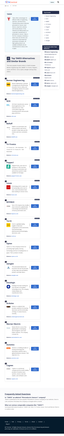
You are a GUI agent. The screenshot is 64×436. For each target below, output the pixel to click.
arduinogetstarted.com (17, 316)
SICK (8, 101)
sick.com (13, 116)
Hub (13, 421)
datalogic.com (15, 296)
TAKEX (9, 14)
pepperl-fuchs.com (16, 176)
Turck (9, 221)
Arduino (10, 303)
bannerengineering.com (17, 93)
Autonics (10, 344)
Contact (40, 421)
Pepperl (10, 162)
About (33, 421)
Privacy (19, 421)
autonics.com (15, 358)
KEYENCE (10, 202)
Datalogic (10, 282)
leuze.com (14, 194)
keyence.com (14, 213)
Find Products (35, 19)
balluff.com (14, 137)
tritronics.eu (14, 155)
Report (8, 424)
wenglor (10, 263)
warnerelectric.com (16, 337)
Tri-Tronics (11, 144)
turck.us (13, 236)
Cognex (9, 365)
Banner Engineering (15, 80)
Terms (26, 421)
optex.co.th (14, 256)
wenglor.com (14, 275)
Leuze (9, 183)
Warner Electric (13, 324)
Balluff (9, 123)
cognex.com (14, 379)
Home (52, 2)
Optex (9, 243)
